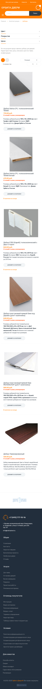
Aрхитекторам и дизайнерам (12, 647)
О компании (7, 543)
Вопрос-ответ (8, 611)
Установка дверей (9, 576)
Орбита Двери (17, 681)
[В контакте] (21, 685)
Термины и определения (11, 614)
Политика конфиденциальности (14, 634)
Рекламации (7, 673)
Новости (24, 2)
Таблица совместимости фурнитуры (15, 621)
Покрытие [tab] (5, 36)
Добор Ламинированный (13, 454)
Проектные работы (9, 585)
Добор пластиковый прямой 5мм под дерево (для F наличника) (19, 314)
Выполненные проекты (10, 553)
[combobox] (23, 13)
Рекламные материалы (10, 588)
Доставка (6, 572)
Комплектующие (14, 21)
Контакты (33, 2)
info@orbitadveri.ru (9, 530)
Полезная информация (10, 608)
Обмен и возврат (8, 666)
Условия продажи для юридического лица (17, 637)
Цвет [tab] (3, 31)
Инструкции (7, 602)
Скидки (5, 663)
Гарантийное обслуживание (12, 670)
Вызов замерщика (9, 579)
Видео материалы (9, 605)
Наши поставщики (9, 550)
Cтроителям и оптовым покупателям (15, 644)
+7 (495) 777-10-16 (17, 517)
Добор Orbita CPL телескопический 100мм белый (18, 174)
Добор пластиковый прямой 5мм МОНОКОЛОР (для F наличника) (17, 384)
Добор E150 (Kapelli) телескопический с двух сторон (20, 243)
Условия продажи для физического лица (16, 640)
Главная (3, 21)
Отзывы (6, 559)
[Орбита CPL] (19, 500)
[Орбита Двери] (21, 7)
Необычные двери (9, 556)
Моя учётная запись (12, 2)
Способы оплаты (8, 660)
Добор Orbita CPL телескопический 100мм (18, 110)
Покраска (6, 582)
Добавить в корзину (14, 129)
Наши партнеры (8, 617)
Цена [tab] (3, 41)
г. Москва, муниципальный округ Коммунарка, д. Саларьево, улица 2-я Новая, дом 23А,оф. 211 (18, 525)
